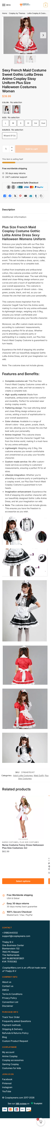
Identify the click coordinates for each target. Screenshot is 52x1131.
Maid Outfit (39, 775)
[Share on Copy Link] (41, 196)
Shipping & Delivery (12, 1029)
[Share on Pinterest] (20, 196)
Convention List (10, 1002)
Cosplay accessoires (13, 1060)
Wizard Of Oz (10, 135)
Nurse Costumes (10, 842)
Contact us (7, 986)
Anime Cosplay (9, 1056)
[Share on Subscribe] (30, 196)
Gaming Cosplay (10, 1064)
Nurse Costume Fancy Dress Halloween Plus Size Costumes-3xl (23, 846)
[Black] (6, 109)
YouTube (6, 1091)
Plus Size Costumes (29, 842)
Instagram (7, 1087)
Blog (4, 1037)
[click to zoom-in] (25, 35)
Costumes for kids (11, 1068)
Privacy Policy (9, 998)
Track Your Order (11, 1017)
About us (6, 982)
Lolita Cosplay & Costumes (38, 13)
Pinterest (7, 1083)
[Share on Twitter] (15, 196)
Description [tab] (8, 209)
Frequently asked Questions (16, 1021)
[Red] (16, 109)
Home (4, 13)
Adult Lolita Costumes (23, 775)
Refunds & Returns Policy (15, 1033)
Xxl (35, 123)
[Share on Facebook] (10, 196)
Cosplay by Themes (17, 13)
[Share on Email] (25, 196)
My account (8, 1052)
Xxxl (43, 123)
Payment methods (11, 1025)
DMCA (5, 990)
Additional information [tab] (14, 216)
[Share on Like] (4, 196)
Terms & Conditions (12, 994)
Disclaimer (7, 1006)
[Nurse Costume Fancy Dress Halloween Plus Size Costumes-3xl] (23, 817)
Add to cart (31, 148)
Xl (28, 123)
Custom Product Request (15, 1041)
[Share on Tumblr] (36, 196)
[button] (11, 147)
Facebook (7, 1079)
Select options (23, 881)
